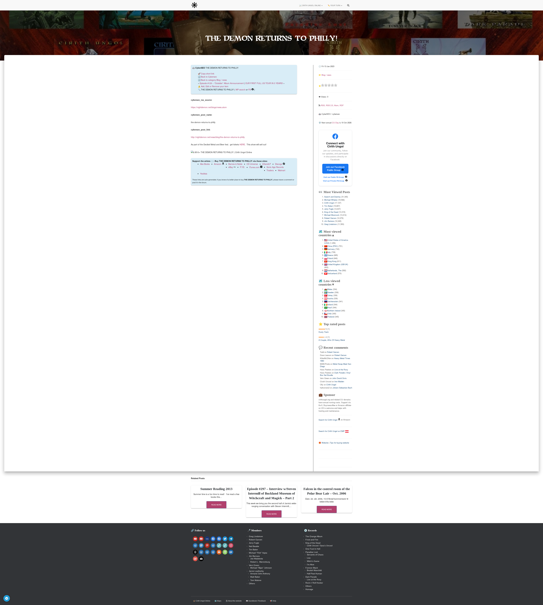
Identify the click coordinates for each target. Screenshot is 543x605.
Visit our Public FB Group (333, 177)
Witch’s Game (313, 561)
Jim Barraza (329, 221)
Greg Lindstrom (330, 224)
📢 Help (273, 601)
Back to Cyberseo (209, 76)
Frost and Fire (311, 540)
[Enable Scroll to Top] (537, 599)
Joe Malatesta (256, 558)
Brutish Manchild (314, 570)
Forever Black (311, 568)
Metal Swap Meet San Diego (335, 365)
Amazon (217, 164)
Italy (329, 252)
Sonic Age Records (275, 167)
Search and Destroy (332, 196)
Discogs (278, 164)
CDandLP (266, 164)
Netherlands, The (334, 270)
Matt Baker (255, 577)
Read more (216, 504)
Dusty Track (324, 332)
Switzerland (332, 273)
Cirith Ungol (329, 202)
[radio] (322, 86)
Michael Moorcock (331, 215)
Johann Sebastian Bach (342, 387)
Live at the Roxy (341, 369)
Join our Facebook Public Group (335, 169)
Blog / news (326, 75)
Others (252, 583)
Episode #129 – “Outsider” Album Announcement (222, 83)
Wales (329, 289)
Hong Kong (331, 261)
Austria (330, 298)
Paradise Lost (311, 552)
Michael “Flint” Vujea (258, 553)
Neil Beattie (254, 546)
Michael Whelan (330, 199)
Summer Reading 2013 (216, 489)
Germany (331, 249)
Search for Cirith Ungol (328, 419)
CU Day (335, 122)
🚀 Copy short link (206, 73)
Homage (309, 589)
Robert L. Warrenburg (260, 562)
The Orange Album (313, 536)
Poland (330, 258)
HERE (242, 144)
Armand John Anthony (260, 573)
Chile (329, 313)
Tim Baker (328, 206)
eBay (230, 167)
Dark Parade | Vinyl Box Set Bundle (335, 373)
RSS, (323, 105)
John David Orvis (339, 378)
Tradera (270, 170)
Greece (330, 255)
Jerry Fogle (328, 209)
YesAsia (203, 173)
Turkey (330, 295)
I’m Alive (310, 564)
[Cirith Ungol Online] (194, 5)
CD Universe (252, 164)
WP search (240, 89)
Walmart (281, 170)
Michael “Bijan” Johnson (261, 568)
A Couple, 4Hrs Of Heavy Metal (332, 340)
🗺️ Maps (218, 601)
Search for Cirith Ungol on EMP (332, 431)
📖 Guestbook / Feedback (256, 601)
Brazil (329, 307)
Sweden (330, 292)
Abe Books (205, 164)
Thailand (330, 316)
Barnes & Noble (235, 164)
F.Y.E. (242, 167)
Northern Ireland (333, 310)
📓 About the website (234, 601)
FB (249, 89)
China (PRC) (332, 246)
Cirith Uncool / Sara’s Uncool (319, 545)
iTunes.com (254, 167)
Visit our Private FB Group (334, 181)
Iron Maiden (339, 381)
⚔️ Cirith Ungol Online (310, 5)
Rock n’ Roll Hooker (314, 583)
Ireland (330, 304)
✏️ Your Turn (334, 5)
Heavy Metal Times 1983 (335, 359)
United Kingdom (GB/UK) (337, 264)
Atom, (337, 105)
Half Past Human (314, 573)
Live (309, 558)
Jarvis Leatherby (256, 571)
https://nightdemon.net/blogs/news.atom (209, 107)
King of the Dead (331, 212)
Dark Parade (311, 577)
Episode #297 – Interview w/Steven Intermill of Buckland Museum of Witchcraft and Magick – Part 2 (271, 493)
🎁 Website (323, 442)
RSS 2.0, (330, 105)
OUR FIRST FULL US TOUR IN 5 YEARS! (264, 83)
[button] (322, 5)
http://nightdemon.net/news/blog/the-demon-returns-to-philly (218, 137)
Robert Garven (330, 218)
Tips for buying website (339, 442)
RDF (342, 105)
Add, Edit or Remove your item (214, 86)
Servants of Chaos (315, 555)
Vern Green (254, 565)
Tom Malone (255, 580)
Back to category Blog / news (214, 80)
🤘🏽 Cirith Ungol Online (201, 601)
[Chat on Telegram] (6, 598)
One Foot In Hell (312, 549)
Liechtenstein (332, 301)
